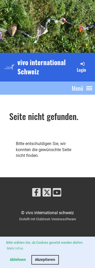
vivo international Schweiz (41, 67)
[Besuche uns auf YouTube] (57, 194)
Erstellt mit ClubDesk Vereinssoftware (47, 219)
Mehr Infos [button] (15, 248)
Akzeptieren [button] (45, 259)
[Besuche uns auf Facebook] (36, 194)
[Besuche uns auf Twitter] (46, 194)
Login (81, 70)
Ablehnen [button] (18, 259)
